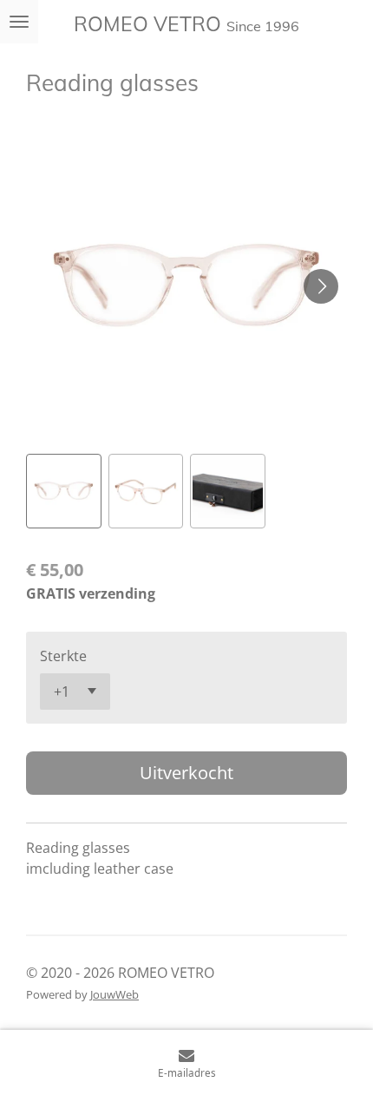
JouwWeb (114, 994)
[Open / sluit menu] (19, 21)
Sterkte (63, 656)
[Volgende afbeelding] (321, 286)
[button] (63, 491)
